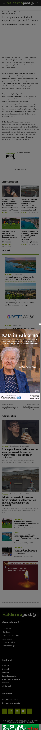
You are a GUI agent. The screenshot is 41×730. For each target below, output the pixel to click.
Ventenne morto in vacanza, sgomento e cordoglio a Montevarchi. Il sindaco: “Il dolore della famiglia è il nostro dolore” (20, 385)
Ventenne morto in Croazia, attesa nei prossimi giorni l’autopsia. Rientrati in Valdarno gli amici (29, 236)
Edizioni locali (18, 12)
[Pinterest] (22, 176)
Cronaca (5, 212)
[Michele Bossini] (3, 24)
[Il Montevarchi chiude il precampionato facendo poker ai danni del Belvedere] (11, 223)
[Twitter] (17, 711)
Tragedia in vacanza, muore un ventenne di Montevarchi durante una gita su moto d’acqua (19, 360)
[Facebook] (11, 176)
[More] (38, 176)
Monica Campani (14, 446)
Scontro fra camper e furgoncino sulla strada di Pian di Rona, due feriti (19, 372)
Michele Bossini (12, 24)
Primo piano (6, 244)
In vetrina (8, 274)
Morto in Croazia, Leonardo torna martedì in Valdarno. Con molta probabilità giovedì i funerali (29, 204)
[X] (17, 176)
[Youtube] (23, 711)
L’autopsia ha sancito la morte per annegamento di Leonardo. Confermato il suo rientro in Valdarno (10, 204)
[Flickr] (29, 711)
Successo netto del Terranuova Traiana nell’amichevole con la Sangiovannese (25, 552)
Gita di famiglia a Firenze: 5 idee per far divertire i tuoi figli (19, 304)
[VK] (27, 176)
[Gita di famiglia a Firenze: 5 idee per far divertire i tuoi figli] (20, 291)
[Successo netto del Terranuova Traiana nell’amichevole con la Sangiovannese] (7, 551)
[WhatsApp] (32, 176)
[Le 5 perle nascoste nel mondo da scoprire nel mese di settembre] (20, 265)
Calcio (10, 12)
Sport (4, 12)
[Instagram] (10, 711)
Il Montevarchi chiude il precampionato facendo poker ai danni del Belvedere (9, 236)
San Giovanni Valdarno (9, 13)
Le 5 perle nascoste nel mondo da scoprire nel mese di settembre (19, 278)
